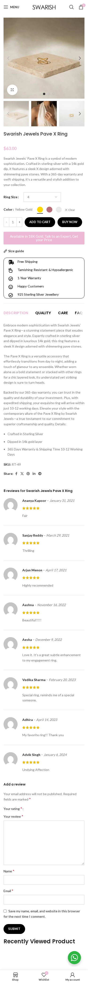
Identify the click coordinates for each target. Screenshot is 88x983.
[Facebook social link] (16, 474)
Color (8, 209)
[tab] (16, 313)
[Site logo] (44, 7)
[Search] (71, 7)
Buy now (69, 222)
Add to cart (39, 222)
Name (9, 871)
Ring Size (10, 197)
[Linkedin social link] (34, 474)
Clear (71, 210)
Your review (13, 816)
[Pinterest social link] (28, 474)
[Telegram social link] (40, 474)
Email (8, 890)
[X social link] (22, 474)
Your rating (13, 808)
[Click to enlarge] (12, 90)
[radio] (40, 210)
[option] (44, 94)
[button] (8, 58)
